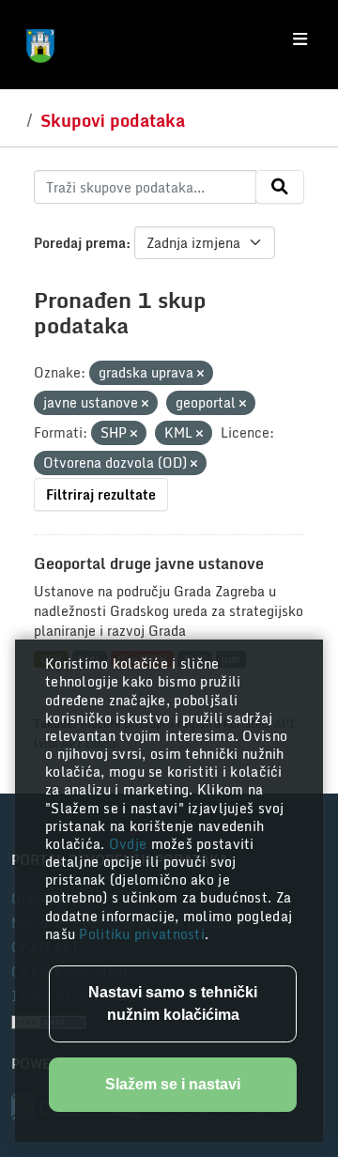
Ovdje (130, 844)
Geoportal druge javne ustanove (149, 563)
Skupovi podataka (112, 120)
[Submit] (279, 187)
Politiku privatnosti (142, 934)
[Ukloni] (200, 373)
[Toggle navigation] (300, 39)
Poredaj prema (80, 243)
